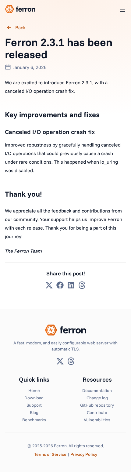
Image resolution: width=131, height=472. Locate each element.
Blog (34, 412)
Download (34, 398)
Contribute (97, 412)
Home (34, 390)
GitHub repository (97, 405)
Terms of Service (50, 454)
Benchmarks (34, 420)
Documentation (97, 390)
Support (34, 405)
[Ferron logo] (20, 9)
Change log (97, 398)
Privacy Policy (83, 454)
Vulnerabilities (97, 420)
